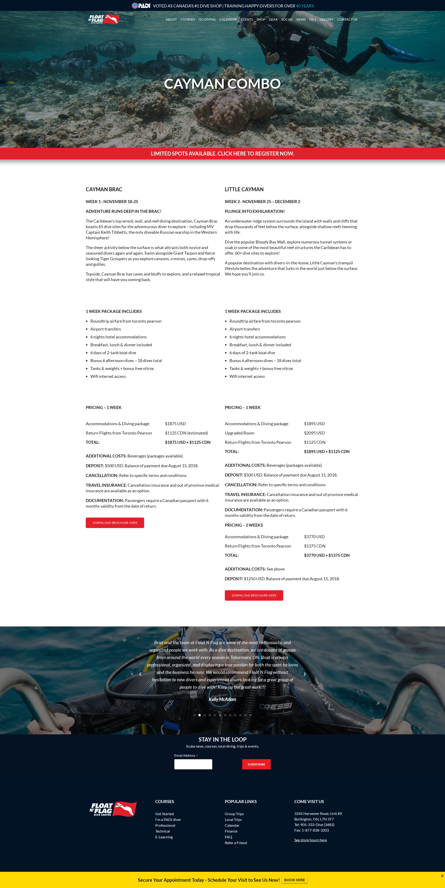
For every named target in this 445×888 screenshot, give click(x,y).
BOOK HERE (294, 880)
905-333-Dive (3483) (317, 824)
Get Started (164, 813)
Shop (261, 19)
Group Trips (234, 813)
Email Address (186, 755)
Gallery (327, 19)
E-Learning (164, 837)
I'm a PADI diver (168, 819)
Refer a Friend (236, 842)
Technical (162, 831)
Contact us (347, 19)
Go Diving (207, 19)
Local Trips (233, 819)
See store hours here (310, 840)
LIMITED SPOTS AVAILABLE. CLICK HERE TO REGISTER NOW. (222, 153)
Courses (188, 19)
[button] (140, 674)
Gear (273, 19)
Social (287, 19)
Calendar (228, 19)
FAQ (228, 837)
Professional (165, 825)
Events (247, 19)
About (171, 19)
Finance (231, 831)
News (301, 19)
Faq (312, 19)
